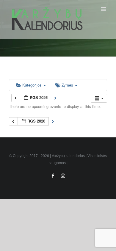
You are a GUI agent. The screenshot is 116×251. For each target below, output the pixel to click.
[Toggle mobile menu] (104, 9)
